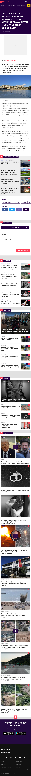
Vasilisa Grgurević (9, 60)
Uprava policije (7, 202)
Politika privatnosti (6, 770)
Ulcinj (24, 202)
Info (2, 10)
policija (17, 202)
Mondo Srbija (5, 750)
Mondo (3, 747)
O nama (2, 761)
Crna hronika (7, 10)
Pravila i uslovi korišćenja (23, 770)
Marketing (19, 761)
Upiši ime (4, 235)
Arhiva (18, 767)
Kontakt (18, 764)
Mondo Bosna (5, 752)
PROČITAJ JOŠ (8, 433)
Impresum (3, 764)
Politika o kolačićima (6, 767)
